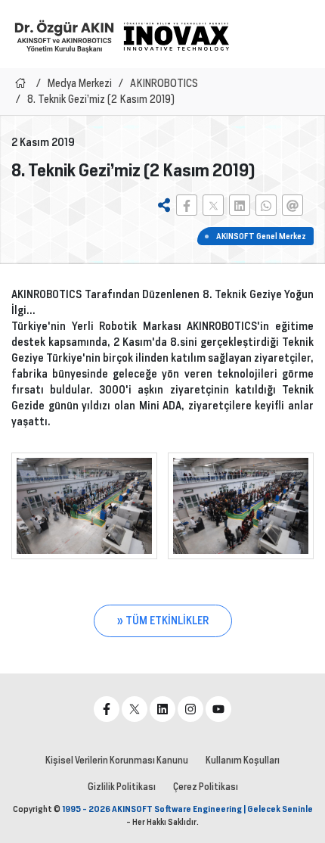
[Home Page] (20, 83)
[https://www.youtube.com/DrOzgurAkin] (218, 709)
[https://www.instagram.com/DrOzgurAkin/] (190, 709)
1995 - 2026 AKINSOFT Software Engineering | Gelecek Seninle (187, 809)
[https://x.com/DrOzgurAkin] (134, 709)
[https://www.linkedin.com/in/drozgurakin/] (162, 709)
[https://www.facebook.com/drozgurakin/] (106, 709)
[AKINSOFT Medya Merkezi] (176, 36)
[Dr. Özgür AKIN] (64, 36)
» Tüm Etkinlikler (163, 620)
